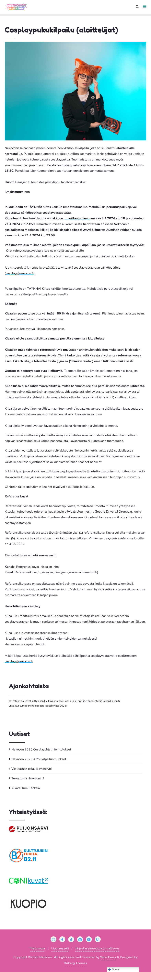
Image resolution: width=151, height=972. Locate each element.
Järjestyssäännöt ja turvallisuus (97, 948)
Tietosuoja (37, 948)
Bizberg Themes (75, 963)
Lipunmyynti (60, 948)
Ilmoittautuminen (76, 218)
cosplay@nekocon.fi (20, 273)
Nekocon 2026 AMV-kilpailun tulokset (38, 759)
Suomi (115, 969)
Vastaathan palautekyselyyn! (31, 769)
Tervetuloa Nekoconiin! (27, 778)
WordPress (108, 957)
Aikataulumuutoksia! (26, 788)
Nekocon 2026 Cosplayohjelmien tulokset (41, 749)
